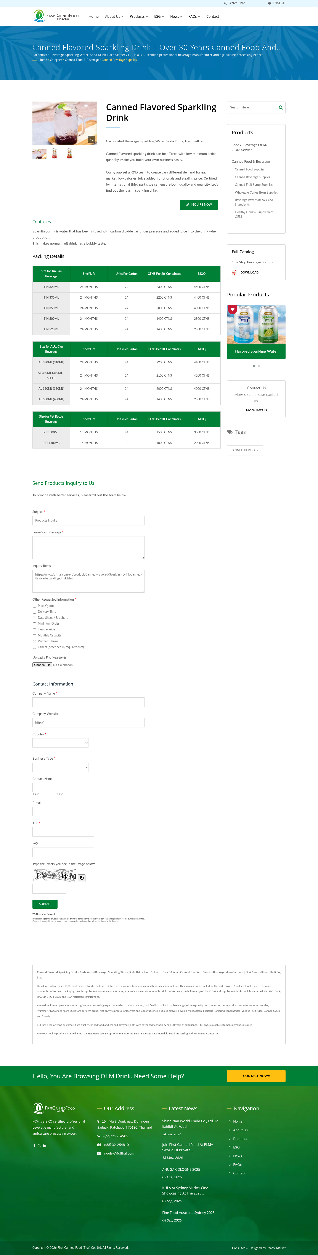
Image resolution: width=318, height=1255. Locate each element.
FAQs (193, 16)
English (279, 3)
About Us (113, 16)
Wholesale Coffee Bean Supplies (256, 192)
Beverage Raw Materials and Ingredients (254, 202)
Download (249, 272)
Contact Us (212, 1033)
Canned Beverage (245, 450)
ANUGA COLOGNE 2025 (181, 1169)
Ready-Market (276, 1248)
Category (56, 60)
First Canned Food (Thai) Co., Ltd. (80, 1247)
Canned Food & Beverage (82, 60)
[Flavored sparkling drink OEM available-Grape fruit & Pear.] (69, 153)
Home (94, 16)
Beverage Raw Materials (154, 1033)
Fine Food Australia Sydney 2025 (188, 1212)
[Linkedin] (44, 1145)
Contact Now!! (256, 1076)
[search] (225, 3)
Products (138, 16)
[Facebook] (34, 1145)
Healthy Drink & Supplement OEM (254, 214)
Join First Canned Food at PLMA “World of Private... (187, 1147)
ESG (158, 16)
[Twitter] (39, 1145)
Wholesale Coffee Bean (126, 1033)
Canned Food (74, 1033)
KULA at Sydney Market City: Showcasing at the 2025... (185, 1190)
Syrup (108, 1033)
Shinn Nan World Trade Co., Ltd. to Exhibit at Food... (190, 1124)
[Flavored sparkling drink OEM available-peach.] (54, 153)
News (175, 16)
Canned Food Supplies (250, 169)
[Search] (281, 107)
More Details (256, 410)
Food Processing (178, 1033)
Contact (212, 16)
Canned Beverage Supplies (119, 60)
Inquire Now (201, 204)
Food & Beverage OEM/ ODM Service (250, 147)
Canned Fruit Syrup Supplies (254, 184)
